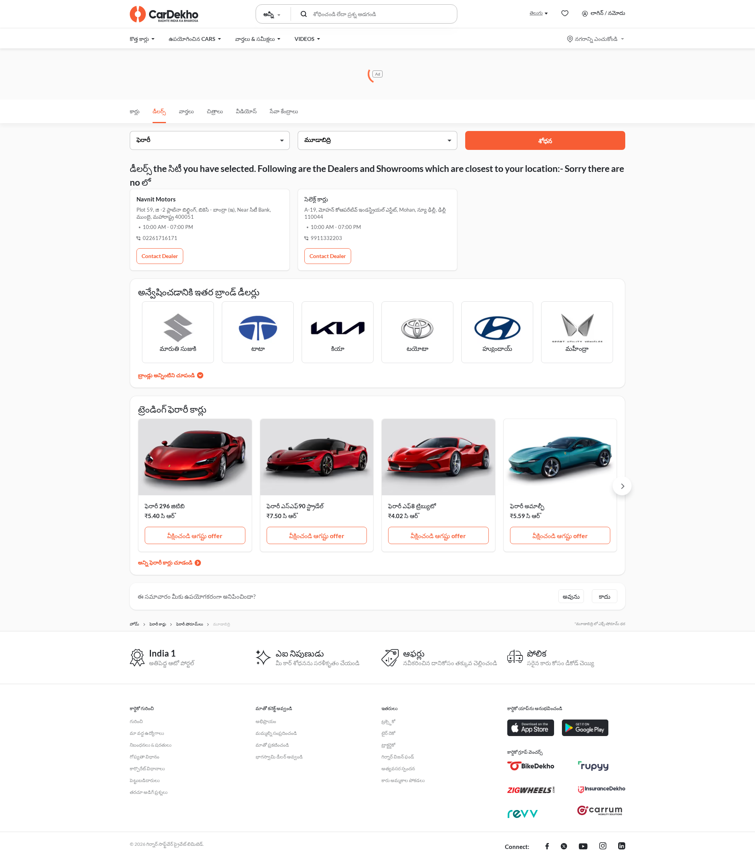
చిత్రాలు (215, 111)
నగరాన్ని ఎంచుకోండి (596, 38)
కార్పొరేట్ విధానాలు (147, 768)
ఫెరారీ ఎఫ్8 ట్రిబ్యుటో (412, 505)
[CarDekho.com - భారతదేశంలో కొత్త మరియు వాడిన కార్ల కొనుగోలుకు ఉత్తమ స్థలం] (164, 14)
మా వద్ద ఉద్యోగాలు (147, 733)
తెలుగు (536, 13)
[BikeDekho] (530, 766)
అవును (571, 596)
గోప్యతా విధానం (144, 757)
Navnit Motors (156, 199)
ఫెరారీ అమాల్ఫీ (527, 505)
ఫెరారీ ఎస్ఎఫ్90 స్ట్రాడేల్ (295, 505)
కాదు (604, 596)
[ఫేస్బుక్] (547, 847)
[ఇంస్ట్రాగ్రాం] (602, 847)
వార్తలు (186, 111)
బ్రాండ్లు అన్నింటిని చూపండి (166, 375)
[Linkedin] (621, 847)
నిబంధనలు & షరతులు (150, 745)
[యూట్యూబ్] (583, 847)
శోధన (545, 140)
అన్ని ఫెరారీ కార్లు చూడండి (165, 562)
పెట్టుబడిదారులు (145, 780)
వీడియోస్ (246, 111)
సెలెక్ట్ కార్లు (316, 199)
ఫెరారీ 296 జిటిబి (165, 505)
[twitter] (564, 847)
